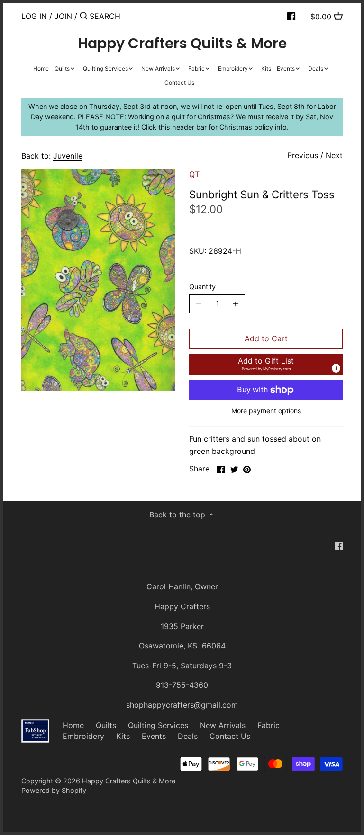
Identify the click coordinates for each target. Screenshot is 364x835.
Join (63, 16)
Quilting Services (158, 725)
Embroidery (83, 736)
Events (154, 736)
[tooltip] (336, 368)
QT (194, 174)
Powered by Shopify (53, 790)
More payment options (266, 410)
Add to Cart (266, 338)
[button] (266, 364)
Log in (34, 16)
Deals (188, 736)
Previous (302, 155)
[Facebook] (291, 16)
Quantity (202, 287)
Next (334, 155)
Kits (123, 736)
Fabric (268, 725)
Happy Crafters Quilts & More (182, 43)
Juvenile (67, 155)
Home (73, 725)
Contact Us (229, 736)
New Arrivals (223, 725)
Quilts (106, 725)
